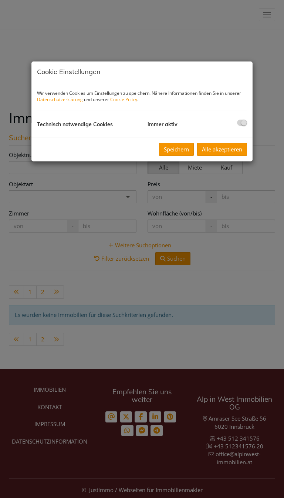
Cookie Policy (123, 99)
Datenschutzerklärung (60, 99)
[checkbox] (242, 123)
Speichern (176, 149)
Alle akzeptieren (222, 149)
